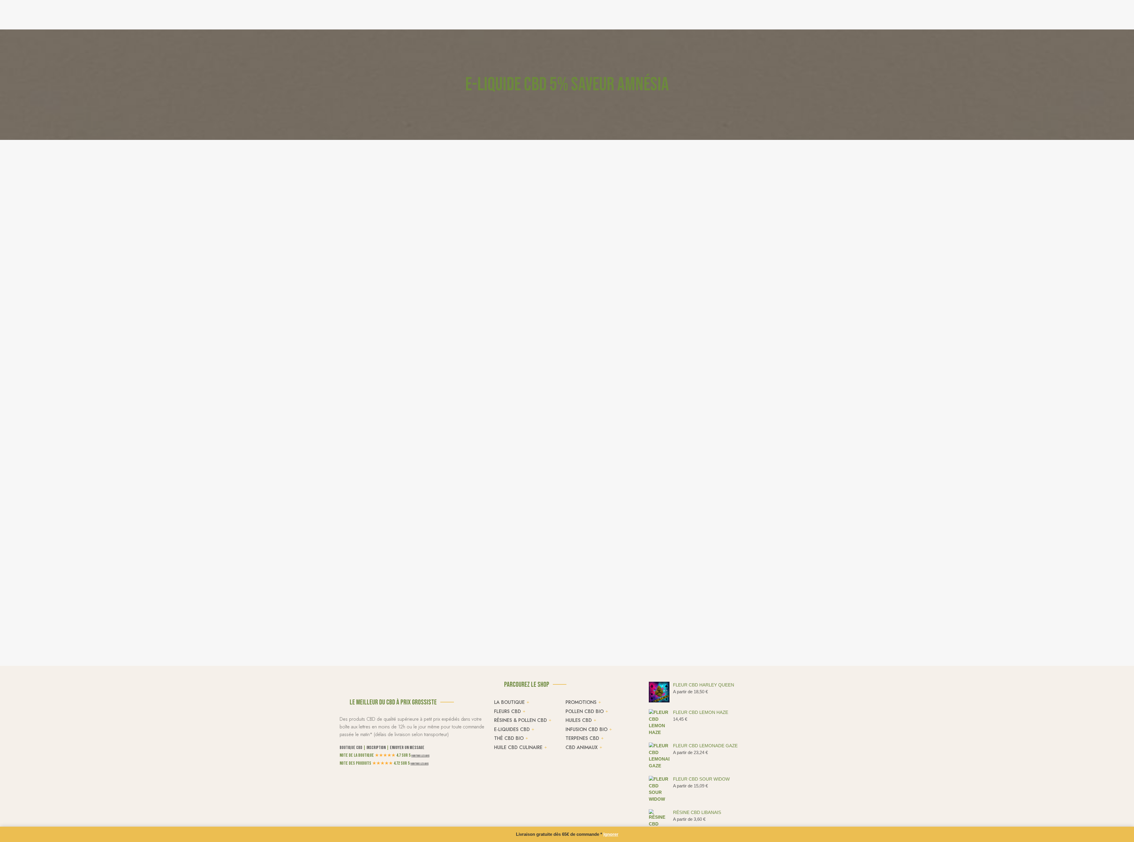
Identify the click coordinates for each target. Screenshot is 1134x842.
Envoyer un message (407, 748)
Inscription (376, 748)
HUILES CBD (579, 720)
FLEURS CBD (507, 711)
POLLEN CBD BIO (585, 711)
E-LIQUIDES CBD (512, 729)
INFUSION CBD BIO (586, 729)
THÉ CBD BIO (509, 738)
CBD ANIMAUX (582, 747)
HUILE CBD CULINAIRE (518, 747)
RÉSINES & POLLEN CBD (520, 720)
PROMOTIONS (581, 702)
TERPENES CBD (582, 738)
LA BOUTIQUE (509, 702)
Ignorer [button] (610, 834)
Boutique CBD (351, 748)
